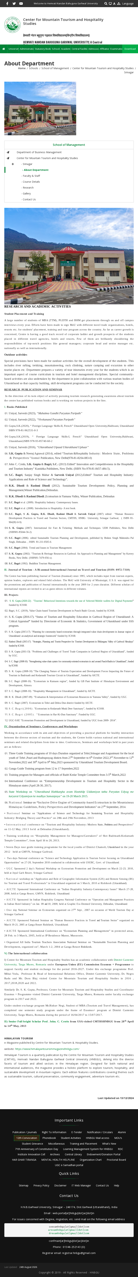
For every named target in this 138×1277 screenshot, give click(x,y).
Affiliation (104, 48)
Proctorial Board (116, 1159)
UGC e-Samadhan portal (69, 1165)
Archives (55, 1154)
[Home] (12, 24)
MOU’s (118, 1138)
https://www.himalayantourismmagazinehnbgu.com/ (47, 1049)
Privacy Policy (41, 1185)
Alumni (122, 1132)
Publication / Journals (24, 1132)
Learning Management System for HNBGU (88, 1149)
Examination (116, 48)
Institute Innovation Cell (31, 1154)
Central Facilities (79, 48)
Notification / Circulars (100, 1132)
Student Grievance (32, 1143)
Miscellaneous (56, 1143)
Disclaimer (60, 1185)
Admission (93, 48)
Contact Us (102, 1185)
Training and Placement (83, 1143)
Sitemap (23, 1185)
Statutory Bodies (43, 48)
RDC (120, 1149)
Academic (65, 48)
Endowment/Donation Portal (103, 1154)
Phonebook (49, 1138)
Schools (56, 48)
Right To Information (54, 1132)
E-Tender (76, 1132)
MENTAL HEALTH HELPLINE (58, 1159)
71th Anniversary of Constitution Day (36, 1149)
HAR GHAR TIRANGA (24, 1159)
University (14, 48)
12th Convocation (26, 1138)
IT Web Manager (81, 1185)
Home (22, 68)
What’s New (109, 1143)
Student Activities (71, 1138)
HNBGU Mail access (97, 1138)
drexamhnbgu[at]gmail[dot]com (69, 1233)
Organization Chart (91, 1159)
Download (130, 48)
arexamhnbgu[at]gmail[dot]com (68, 1230)
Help (116, 1185)
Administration (27, 48)
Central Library (73, 1154)
